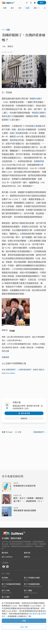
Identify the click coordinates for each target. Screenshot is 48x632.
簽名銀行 (8, 116)
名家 (27, 8)
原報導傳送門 (38, 432)
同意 (24, 621)
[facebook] (4, 567)
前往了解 (24, 627)
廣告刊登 (27, 553)
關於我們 (5, 553)
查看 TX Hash (7, 432)
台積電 (23, 233)
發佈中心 (27, 557)
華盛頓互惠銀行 (39, 112)
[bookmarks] (30, 2)
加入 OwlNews (7, 557)
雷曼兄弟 (33, 126)
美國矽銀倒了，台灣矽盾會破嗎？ (19, 369)
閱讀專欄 (5, 357)
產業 (4, 8)
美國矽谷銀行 (36, 98)
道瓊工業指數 (16, 133)
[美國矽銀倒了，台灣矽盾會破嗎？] (24, 71)
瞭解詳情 (24, 418)
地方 (20, 8)
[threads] (7, 566)
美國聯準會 (39, 161)
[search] (44, 7)
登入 (42, 2)
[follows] (26, 2)
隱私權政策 (33, 613)
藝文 (12, 8)
